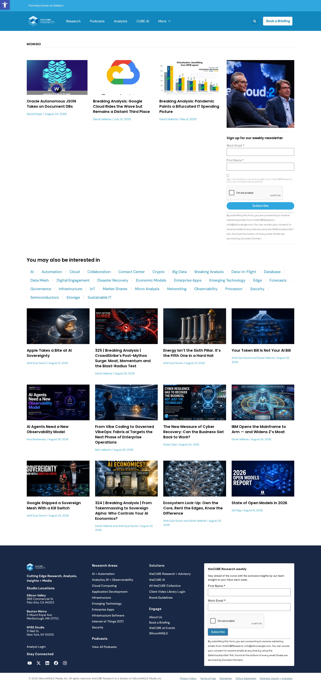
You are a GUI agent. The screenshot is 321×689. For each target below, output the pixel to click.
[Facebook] (56, 663)
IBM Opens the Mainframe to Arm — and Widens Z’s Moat (259, 429)
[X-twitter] (38, 663)
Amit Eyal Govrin (36, 363)
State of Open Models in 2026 (259, 502)
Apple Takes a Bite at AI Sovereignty (49, 353)
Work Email (235, 145)
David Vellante (102, 119)
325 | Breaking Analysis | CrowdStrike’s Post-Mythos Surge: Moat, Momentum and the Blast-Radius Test (123, 358)
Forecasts (278, 280)
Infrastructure (70, 288)
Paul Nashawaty (36, 439)
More (162, 21)
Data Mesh (39, 280)
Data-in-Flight (243, 271)
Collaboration (99, 271)
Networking (177, 288)
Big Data (179, 271)
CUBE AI (143, 21)
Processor (233, 288)
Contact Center (131, 271)
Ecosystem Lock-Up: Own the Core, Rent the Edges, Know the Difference (193, 508)
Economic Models (151, 280)
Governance (40, 288)
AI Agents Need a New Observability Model (48, 429)
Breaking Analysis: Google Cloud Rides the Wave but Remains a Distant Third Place (121, 106)
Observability (206, 288)
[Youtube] (29, 663)
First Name (235, 160)
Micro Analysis (147, 288)
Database (272, 271)
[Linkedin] (47, 663)
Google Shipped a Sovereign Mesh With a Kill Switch (54, 505)
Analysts (120, 21)
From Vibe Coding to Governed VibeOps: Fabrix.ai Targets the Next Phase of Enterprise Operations (124, 434)
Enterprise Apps (188, 280)
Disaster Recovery (112, 280)
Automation (52, 271)
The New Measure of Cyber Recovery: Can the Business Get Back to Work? (193, 432)
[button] (5, 5)
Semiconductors (44, 297)
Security (257, 288)
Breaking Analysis (209, 271)
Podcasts (97, 21)
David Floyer (34, 114)
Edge (257, 280)
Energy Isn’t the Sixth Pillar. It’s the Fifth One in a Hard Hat (192, 353)
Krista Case (170, 444)
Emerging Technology (227, 280)
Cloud (75, 271)
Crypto (159, 271)
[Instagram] (65, 663)
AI (32, 271)
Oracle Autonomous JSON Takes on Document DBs (51, 104)
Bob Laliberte (103, 449)
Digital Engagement (73, 280)
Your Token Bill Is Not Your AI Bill (261, 350)
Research (73, 21)
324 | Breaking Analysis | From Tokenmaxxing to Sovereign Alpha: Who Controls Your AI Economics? (123, 510)
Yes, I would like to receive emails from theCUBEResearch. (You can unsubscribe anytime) (260, 180)
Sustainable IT (99, 297)
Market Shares (115, 288)
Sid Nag (236, 510)
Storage (73, 297)
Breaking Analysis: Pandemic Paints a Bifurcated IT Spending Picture (189, 106)
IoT (92, 288)
